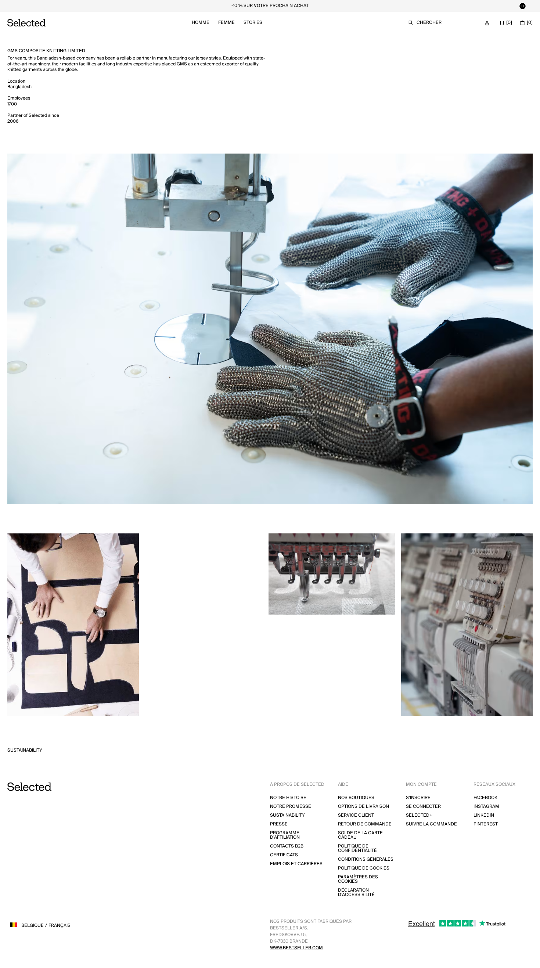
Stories (253, 22)
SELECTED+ (419, 815)
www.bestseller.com (296, 948)
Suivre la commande (431, 824)
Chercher (429, 22)
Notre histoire (288, 798)
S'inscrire (418, 798)
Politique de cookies (363, 868)
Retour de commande (365, 824)
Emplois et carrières (296, 864)
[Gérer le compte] (487, 23)
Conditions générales (365, 859)
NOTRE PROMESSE (290, 806)
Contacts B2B (286, 846)
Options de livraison (363, 806)
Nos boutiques (356, 798)
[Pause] (522, 5)
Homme (200, 22)
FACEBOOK (485, 798)
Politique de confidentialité (357, 848)
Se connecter (423, 806)
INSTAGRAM (486, 806)
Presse (279, 824)
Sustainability (24, 750)
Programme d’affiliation (285, 835)
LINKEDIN (484, 815)
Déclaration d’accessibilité (356, 892)
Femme (226, 22)
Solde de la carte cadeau (360, 835)
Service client (356, 815)
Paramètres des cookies (358, 879)
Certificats (284, 855)
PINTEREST (486, 824)
